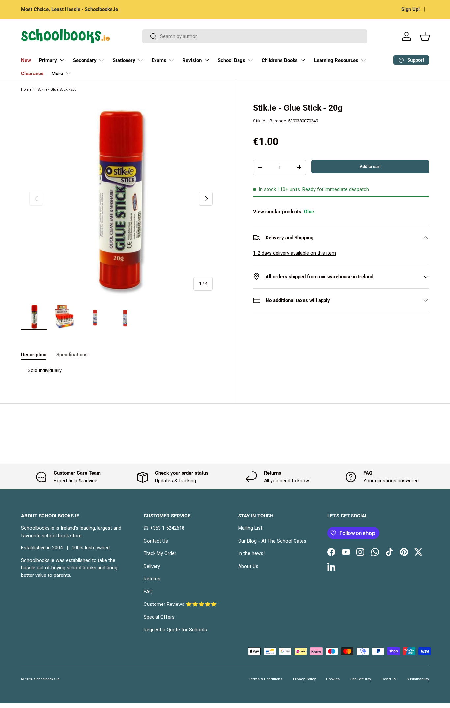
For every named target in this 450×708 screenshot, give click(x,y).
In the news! (251, 553)
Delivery (152, 566)
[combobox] (254, 36)
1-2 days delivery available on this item (294, 253)
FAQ (148, 592)
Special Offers (159, 617)
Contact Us (156, 541)
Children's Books (280, 60)
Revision (192, 60)
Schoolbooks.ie (46, 679)
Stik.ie (259, 120)
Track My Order (160, 553)
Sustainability (418, 679)
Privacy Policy (304, 679)
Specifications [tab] (72, 355)
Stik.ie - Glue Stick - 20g (57, 89)
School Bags (231, 60)
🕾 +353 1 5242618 (164, 528)
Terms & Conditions (265, 679)
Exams (159, 60)
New (26, 60)
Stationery (124, 60)
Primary (48, 60)
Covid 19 (388, 679)
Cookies (333, 679)
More (57, 73)
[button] (425, 36)
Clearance (32, 73)
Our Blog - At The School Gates (272, 541)
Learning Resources (336, 60)
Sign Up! (410, 9)
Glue (309, 212)
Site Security (360, 679)
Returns (152, 579)
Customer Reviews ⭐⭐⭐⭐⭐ (180, 604)
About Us (248, 566)
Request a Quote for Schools (175, 630)
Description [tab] (33, 355)
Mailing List (250, 528)
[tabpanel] (121, 370)
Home (26, 89)
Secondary (85, 60)
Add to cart (370, 166)
